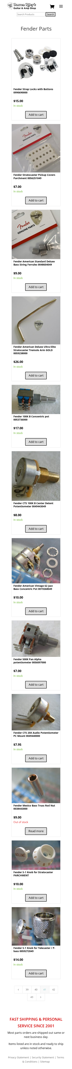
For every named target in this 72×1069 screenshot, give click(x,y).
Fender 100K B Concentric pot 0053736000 (31, 418)
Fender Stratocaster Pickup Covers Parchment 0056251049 (34, 176)
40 (36, 989)
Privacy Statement (18, 1057)
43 (31, 997)
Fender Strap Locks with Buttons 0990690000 (33, 90)
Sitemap (45, 1061)
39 (27, 989)
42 (53, 989)
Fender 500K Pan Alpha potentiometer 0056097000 (29, 661)
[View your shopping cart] (52, 7)
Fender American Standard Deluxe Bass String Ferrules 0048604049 (34, 263)
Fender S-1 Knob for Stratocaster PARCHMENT (33, 874)
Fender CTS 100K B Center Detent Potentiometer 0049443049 (33, 505)
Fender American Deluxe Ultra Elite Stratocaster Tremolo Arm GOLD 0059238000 (34, 350)
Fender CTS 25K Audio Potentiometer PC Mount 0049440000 (35, 734)
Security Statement (43, 1057)
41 (44, 989)
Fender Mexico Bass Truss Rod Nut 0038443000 (34, 807)
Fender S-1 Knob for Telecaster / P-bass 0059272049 (34, 949)
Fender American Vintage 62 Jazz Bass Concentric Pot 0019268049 (33, 587)
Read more (36, 831)
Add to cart (36, 115)
